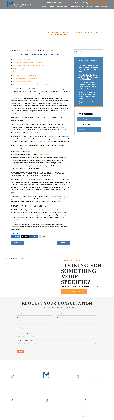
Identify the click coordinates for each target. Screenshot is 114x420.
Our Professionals (42, 364)
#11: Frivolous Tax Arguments (22, 82)
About (29, 364)
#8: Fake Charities (19, 72)
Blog (97, 7)
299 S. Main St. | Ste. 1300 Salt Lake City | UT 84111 (95, 401)
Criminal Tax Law (48, 50)
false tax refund (41, 141)
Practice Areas (62, 7)
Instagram (99, 380)
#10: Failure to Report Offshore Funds (25, 78)
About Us (51, 7)
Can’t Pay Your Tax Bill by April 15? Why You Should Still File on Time (88, 77)
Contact (104, 7)
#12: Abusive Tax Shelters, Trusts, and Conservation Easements (33, 85)
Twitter (94, 380)
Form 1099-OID (36, 166)
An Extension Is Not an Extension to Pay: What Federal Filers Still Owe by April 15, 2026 (88, 85)
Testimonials (75, 7)
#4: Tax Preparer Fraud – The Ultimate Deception (29, 66)
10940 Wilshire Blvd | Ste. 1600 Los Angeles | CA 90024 (58, 401)
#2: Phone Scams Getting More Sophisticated (27, 62)
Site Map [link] (66, 415)
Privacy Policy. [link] (75, 415)
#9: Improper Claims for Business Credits (26, 75)
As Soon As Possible (78, 4)
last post (18, 98)
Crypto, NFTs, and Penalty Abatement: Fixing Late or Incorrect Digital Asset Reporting (88, 95)
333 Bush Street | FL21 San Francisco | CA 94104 (21, 401)
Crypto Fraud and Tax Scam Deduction (88, 103)
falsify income (44, 154)
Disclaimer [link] (60, 415)
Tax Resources (87, 7)
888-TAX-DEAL (98, 2)
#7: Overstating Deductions (22, 69)
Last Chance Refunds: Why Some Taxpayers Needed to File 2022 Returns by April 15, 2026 (89, 68)
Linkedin (89, 380)
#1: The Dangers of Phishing (22, 59)
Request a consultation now (74, 291)
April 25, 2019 (20, 50)
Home (44, 7)
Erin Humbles (32, 50)
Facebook (84, 380)
